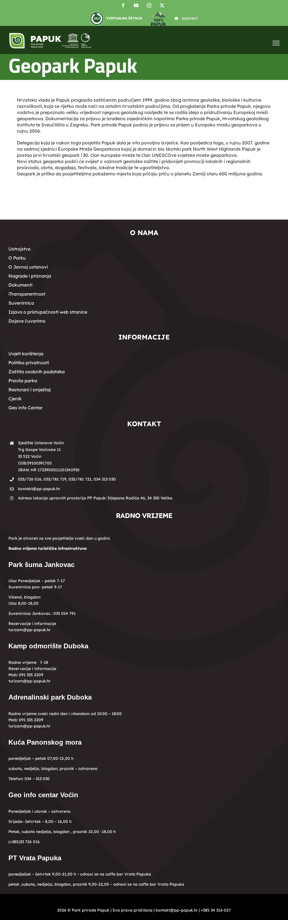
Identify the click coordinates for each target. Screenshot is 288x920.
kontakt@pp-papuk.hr (39, 488)
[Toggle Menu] (276, 43)
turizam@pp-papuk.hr (29, 629)
